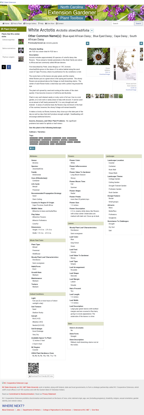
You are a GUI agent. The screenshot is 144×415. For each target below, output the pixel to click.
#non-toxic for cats (71, 138)
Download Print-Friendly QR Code (42, 376)
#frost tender (77, 142)
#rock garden (64, 140)
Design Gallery (30, 24)
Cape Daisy (120, 36)
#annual (52, 144)
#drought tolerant (34, 142)
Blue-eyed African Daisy (77, 36)
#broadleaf (70, 142)
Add (32, 148)
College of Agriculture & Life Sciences (57, 410)
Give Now (50, 24)
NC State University (9, 387)
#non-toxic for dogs (46, 140)
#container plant (54, 142)
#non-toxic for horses (35, 140)
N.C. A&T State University (29, 387)
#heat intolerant (33, 144)
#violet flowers (47, 138)
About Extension (8, 410)
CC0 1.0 (107, 72)
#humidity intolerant (44, 144)
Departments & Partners (32, 410)
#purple (41, 138)
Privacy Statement (49, 394)
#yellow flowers (33, 138)
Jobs (18, 410)
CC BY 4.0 (133, 88)
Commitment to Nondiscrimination (21, 394)
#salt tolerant (63, 142)
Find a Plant (17, 24)
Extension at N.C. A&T (81, 410)
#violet (64, 138)
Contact (60, 24)
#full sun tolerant (57, 138)
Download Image (105, 74)
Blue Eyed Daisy (102, 36)
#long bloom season (60, 144)
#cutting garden (55, 140)
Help (41, 24)
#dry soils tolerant (73, 140)
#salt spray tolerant (44, 142)
